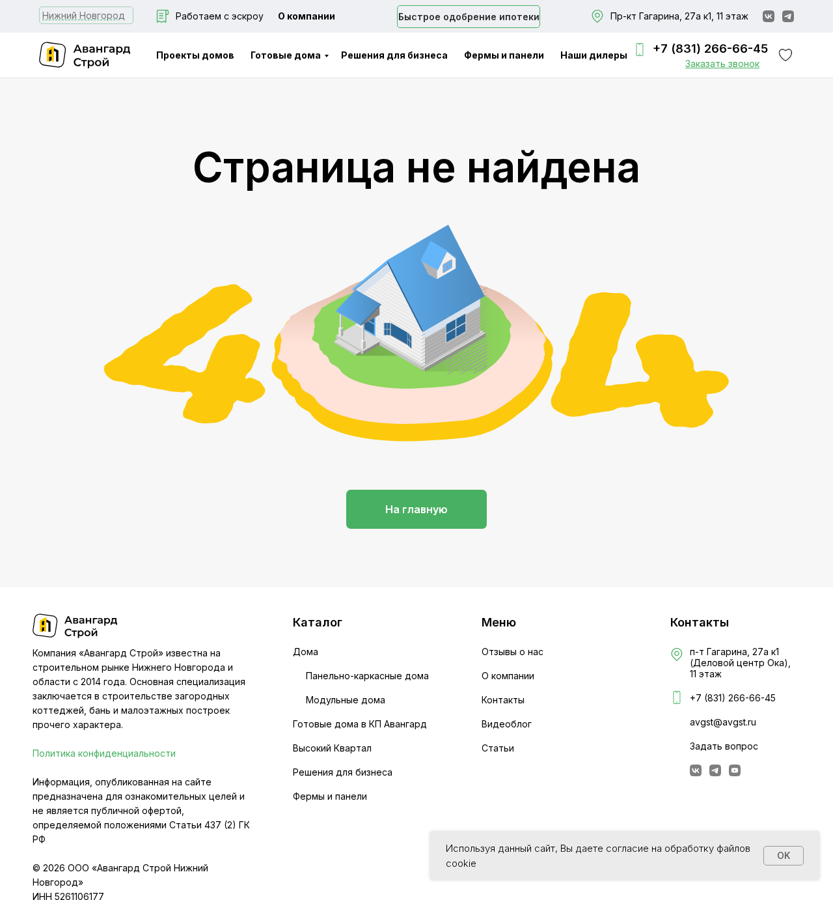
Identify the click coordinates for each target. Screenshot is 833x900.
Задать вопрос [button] (724, 746)
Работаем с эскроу (220, 15)
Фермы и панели (504, 55)
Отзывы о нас (512, 651)
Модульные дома (345, 699)
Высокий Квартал (332, 747)
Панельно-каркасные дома (367, 675)
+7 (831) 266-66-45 (710, 48)
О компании (306, 15)
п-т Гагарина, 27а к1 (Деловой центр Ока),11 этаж (740, 662)
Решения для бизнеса (394, 55)
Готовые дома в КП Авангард (360, 723)
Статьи (498, 747)
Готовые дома (286, 55)
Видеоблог (507, 723)
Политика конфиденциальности (104, 753)
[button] (722, 63)
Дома (305, 651)
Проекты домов (195, 55)
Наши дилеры (593, 55)
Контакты (503, 699)
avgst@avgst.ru (723, 721)
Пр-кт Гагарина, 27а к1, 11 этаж (679, 15)
